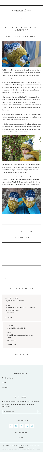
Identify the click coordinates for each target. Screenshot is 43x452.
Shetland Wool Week (13, 85)
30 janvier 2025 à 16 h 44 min (15, 300)
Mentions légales (7, 378)
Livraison (5, 387)
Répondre (10, 317)
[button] (21, 3)
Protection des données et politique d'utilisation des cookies (21, 449)
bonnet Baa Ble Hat (16, 82)
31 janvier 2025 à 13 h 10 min (16, 328)
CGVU (4, 382)
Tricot (28, 231)
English (21, 437)
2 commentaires (29, 36)
